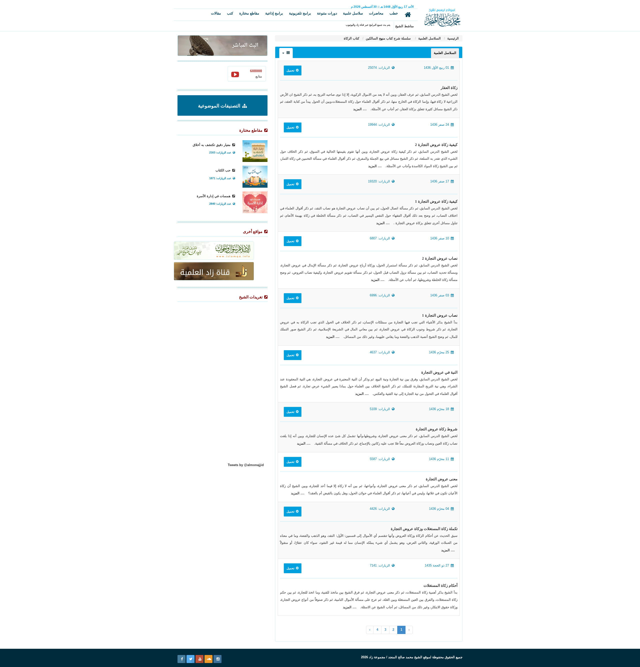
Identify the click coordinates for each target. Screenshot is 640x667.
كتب (230, 13)
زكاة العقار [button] (449, 88)
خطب (394, 13)
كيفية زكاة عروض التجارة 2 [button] (436, 145)
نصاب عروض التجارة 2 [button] (440, 258)
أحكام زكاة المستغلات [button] (441, 586)
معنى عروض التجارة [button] (442, 479)
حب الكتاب (224, 170)
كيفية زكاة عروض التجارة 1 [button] (436, 201)
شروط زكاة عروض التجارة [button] (437, 429)
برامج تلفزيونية (300, 13)
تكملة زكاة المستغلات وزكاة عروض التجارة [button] (424, 529)
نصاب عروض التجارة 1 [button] (440, 315)
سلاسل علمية (353, 13)
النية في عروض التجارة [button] (439, 372)
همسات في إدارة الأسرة (214, 196)
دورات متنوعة (327, 13)
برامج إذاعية (274, 13)
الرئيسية (452, 38)
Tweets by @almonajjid (246, 465)
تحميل (290, 70)
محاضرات (376, 13)
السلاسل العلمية (429, 38)
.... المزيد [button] (360, 109)
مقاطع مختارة (249, 13)
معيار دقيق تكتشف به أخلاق (212, 145)
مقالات (216, 13)
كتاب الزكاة (351, 38)
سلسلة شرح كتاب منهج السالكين (388, 38)
